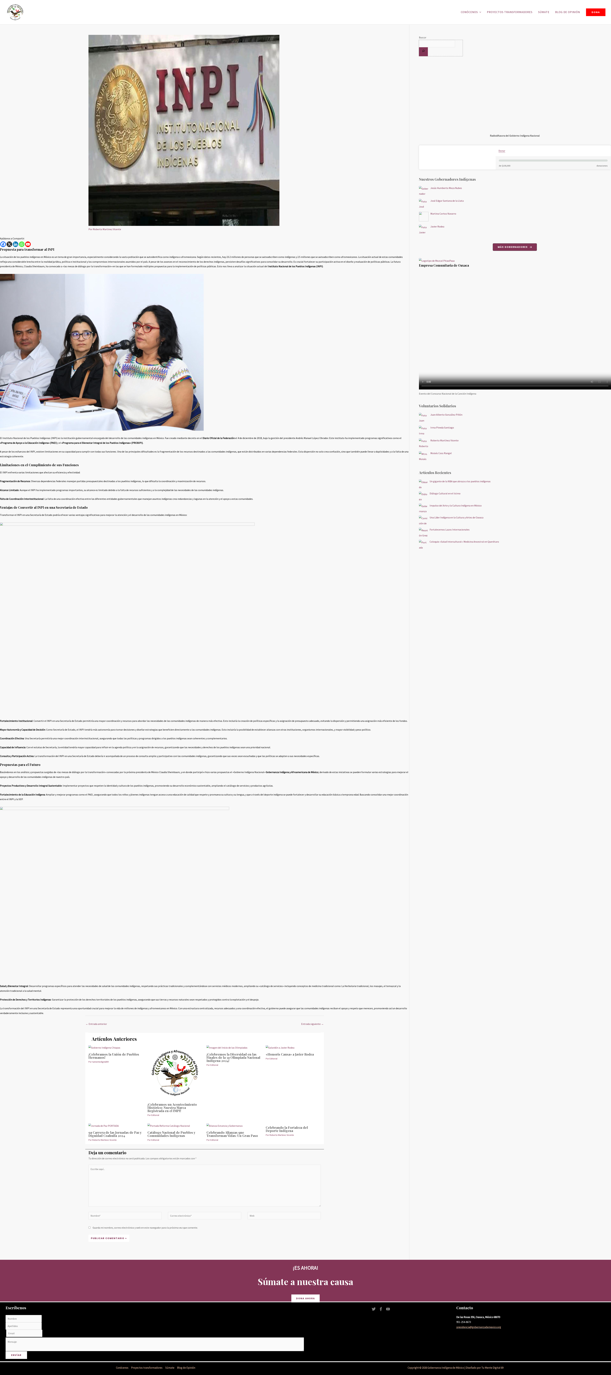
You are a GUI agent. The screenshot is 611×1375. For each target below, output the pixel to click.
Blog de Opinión (567, 12)
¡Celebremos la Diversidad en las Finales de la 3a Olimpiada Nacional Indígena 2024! (233, 1057)
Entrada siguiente (312, 1023)
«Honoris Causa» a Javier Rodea (290, 1054)
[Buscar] (423, 51)
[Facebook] (3, 244)
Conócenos (469, 12)
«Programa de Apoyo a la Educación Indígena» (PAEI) (28, 442)
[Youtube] (28, 244)
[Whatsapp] (22, 244)
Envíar (16, 1355)
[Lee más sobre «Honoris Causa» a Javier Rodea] (280, 1047)
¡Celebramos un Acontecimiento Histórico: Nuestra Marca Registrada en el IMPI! (172, 1107)
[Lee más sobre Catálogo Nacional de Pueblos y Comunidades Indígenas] (168, 1125)
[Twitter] (373, 1309)
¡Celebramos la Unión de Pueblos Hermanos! (113, 1056)
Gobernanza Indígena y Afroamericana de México (292, 772)
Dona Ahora (305, 1298)
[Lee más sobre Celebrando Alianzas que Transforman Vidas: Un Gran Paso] (224, 1125)
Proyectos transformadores (509, 12)
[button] (479, 12)
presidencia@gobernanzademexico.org (478, 1327)
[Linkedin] (15, 244)
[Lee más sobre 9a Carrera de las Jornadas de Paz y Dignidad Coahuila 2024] (103, 1125)
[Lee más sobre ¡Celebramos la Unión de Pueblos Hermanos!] (104, 1047)
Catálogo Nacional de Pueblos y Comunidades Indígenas (171, 1134)
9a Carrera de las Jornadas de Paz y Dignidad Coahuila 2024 (114, 1134)
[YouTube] (388, 1309)
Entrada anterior (96, 1023)
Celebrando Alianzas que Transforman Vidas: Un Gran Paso (232, 1134)
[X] (9, 244)
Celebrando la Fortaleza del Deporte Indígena (287, 1129)
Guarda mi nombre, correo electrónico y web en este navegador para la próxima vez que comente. (145, 1227)
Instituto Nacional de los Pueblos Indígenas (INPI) (295, 266)
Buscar (422, 37)
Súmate (543, 12)
